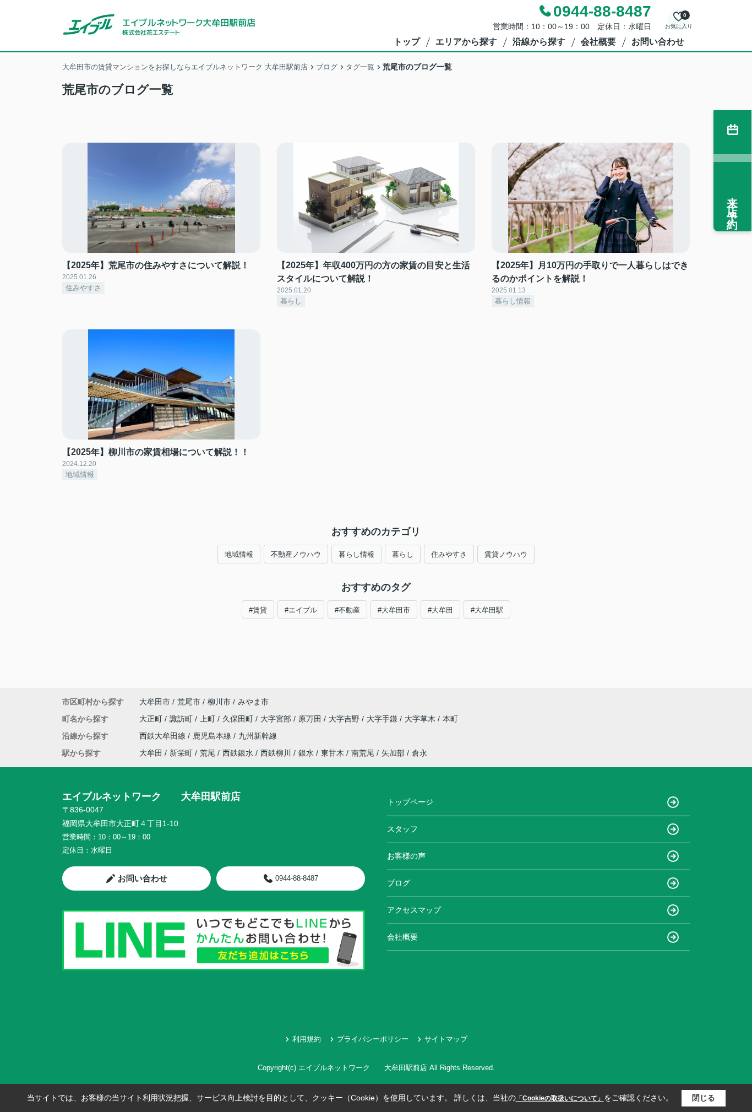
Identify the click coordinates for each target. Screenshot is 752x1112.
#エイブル (301, 610)
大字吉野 (345, 718)
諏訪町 (182, 718)
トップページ (410, 802)
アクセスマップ (414, 909)
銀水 (306, 752)
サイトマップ (445, 1039)
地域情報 (239, 554)
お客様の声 (406, 855)
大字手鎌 (383, 718)
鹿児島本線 (213, 735)
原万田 (311, 718)
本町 (450, 718)
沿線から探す (539, 41)
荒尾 (207, 752)
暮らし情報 (356, 554)
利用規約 (306, 1039)
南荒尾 (362, 752)
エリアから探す (466, 41)
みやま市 (253, 701)
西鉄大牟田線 (163, 735)
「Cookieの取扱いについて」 (560, 1098)
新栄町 (181, 752)
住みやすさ (449, 554)
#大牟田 (440, 610)
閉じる (703, 1097)
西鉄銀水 (237, 752)
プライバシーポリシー (372, 1039)
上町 (208, 718)
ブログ (398, 882)
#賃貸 (258, 610)
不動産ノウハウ (296, 554)
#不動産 (347, 610)
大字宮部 (276, 718)
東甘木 (332, 752)
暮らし (402, 554)
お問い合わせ (657, 41)
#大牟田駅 (487, 610)
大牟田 (150, 752)
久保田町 (238, 718)
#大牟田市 (394, 610)
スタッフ (402, 828)
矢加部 (393, 752)
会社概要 (598, 41)
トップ (407, 41)
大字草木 (421, 718)
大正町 (152, 718)
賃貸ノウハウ (505, 554)
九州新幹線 (257, 735)
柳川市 (219, 701)
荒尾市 (188, 701)
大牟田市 (154, 701)
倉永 (419, 752)
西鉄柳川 (275, 752)
